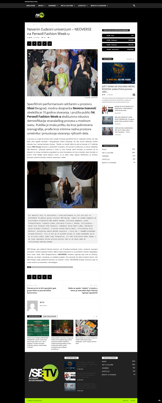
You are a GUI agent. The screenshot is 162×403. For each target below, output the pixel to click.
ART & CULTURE (67, 6)
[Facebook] (34, 43)
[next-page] (96, 316)
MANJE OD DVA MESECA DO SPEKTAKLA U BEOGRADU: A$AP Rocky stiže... (124, 108)
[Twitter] (44, 43)
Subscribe (130, 49)
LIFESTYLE (82, 6)
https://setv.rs (43, 305)
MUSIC (40, 6)
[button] (134, 5)
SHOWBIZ (52, 6)
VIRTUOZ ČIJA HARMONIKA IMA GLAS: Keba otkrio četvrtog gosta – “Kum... (124, 130)
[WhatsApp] (39, 43)
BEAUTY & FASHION (98, 6)
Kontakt (133, 400)
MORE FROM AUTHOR (49, 316)
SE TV (30, 37)
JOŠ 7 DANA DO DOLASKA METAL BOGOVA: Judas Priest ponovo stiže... (118, 89)
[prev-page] (94, 316)
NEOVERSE (44, 267)
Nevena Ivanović (53, 267)
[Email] (49, 43)
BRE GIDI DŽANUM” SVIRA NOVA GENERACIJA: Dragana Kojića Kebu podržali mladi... (124, 119)
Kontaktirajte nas (31, 1)
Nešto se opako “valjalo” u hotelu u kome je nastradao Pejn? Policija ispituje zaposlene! (83, 290)
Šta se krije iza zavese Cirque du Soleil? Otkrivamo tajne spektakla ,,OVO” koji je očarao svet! (86, 340)
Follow (131, 40)
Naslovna (125, 400)
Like (132, 35)
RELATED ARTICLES (34, 316)
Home (28, 25)
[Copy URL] (29, 43)
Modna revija (36, 267)
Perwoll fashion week (66, 267)
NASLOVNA (30, 6)
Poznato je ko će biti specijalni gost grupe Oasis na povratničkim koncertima (41, 290)
